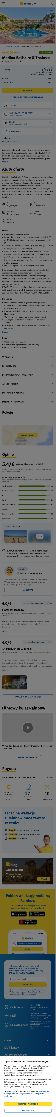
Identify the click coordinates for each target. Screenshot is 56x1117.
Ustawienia (32, 1111)
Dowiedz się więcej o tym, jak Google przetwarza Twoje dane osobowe (26, 1093)
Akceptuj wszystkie (29, 1104)
